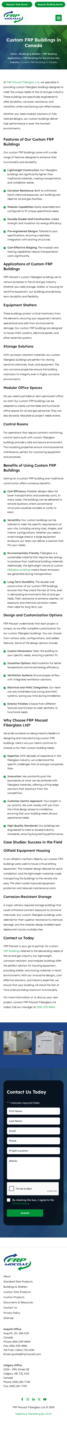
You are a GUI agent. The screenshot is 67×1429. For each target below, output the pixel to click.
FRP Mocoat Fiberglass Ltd (23, 82)
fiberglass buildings (19, 569)
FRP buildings (11, 951)
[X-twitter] (39, 1399)
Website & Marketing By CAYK (33, 1413)
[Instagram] (27, 1399)
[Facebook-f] (22, 1399)
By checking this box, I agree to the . (33, 1201)
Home (13, 53)
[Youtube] (44, 1399)
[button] (58, 18)
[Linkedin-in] (33, 1399)
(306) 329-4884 (46, 1007)
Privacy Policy (20, 1203)
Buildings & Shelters (29, 53)
